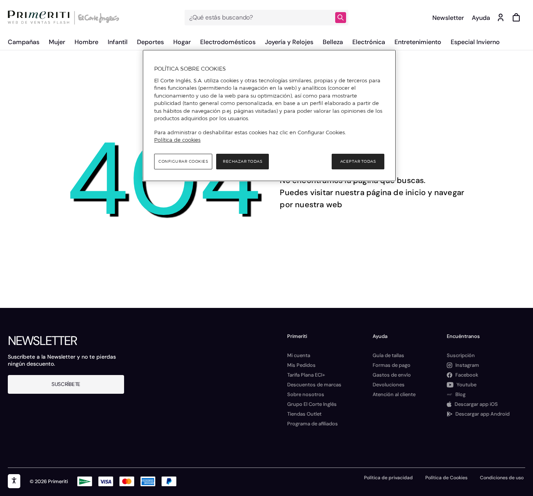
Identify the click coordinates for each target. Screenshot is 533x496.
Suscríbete (66, 384)
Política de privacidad (388, 478)
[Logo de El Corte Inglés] (97, 18)
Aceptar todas (358, 161)
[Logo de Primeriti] (40, 18)
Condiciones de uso (502, 478)
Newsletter (448, 18)
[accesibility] (14, 481)
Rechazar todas (242, 161)
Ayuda (481, 18)
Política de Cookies (446, 478)
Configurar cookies (183, 161)
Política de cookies (177, 140)
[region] (269, 115)
